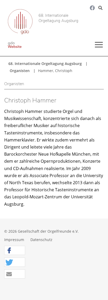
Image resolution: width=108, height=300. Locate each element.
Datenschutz (41, 239)
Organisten (20, 70)
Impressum (14, 239)
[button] (14, 250)
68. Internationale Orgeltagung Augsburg (58, 18)
